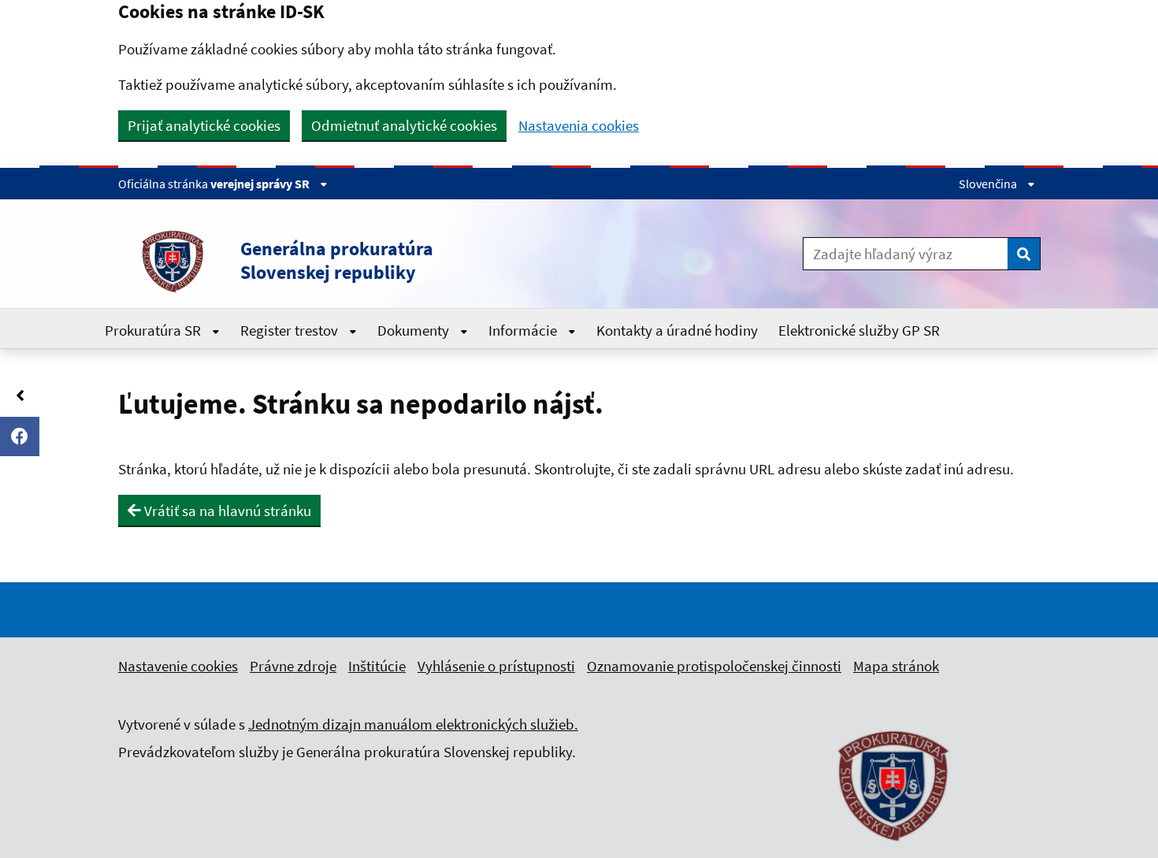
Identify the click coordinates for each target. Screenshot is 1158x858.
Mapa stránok (896, 665)
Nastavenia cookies (578, 125)
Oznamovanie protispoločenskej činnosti (714, 665)
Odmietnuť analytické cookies (404, 125)
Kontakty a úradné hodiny (677, 330)
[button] (389, 260)
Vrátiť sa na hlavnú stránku (226, 510)
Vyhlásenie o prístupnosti (496, 665)
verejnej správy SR (261, 183)
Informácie (524, 330)
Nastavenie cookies (178, 665)
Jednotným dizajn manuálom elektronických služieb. (413, 724)
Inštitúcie (377, 665)
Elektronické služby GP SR (859, 330)
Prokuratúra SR (154, 330)
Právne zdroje (293, 665)
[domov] (894, 850)
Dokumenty (414, 330)
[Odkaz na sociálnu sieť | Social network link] (19, 436)
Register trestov (290, 330)
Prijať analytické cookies (204, 125)
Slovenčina (989, 183)
